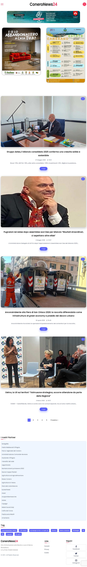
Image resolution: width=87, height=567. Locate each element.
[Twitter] (76, 554)
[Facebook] (76, 547)
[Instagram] (76, 561)
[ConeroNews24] (43, 4)
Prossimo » (54, 420)
